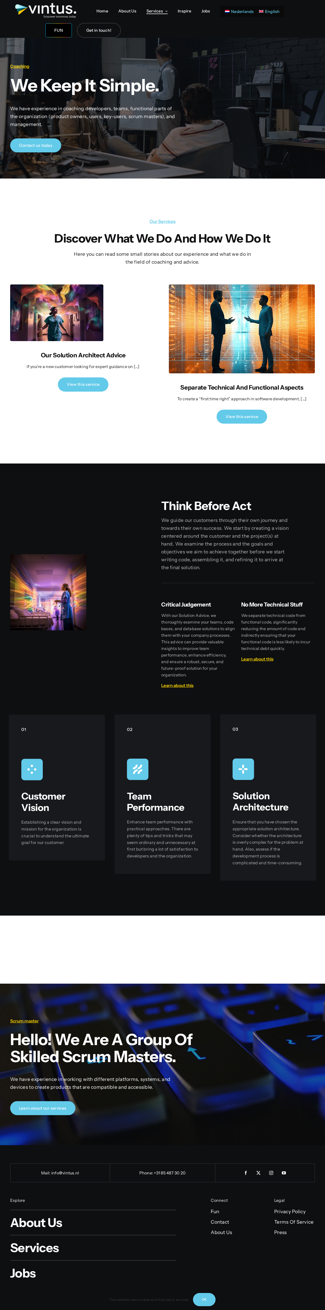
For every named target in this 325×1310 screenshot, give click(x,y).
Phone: (146, 1172)
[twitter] (259, 1173)
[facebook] (246, 1173)
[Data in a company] (56, 287)
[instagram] (271, 1173)
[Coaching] (242, 287)
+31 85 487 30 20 (170, 1172)
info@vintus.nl (65, 1172)
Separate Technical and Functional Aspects (241, 387)
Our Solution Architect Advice (83, 355)
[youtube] (284, 1173)
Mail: (46, 1172)
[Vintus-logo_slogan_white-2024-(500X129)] (45, 5)
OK (204, 1299)
